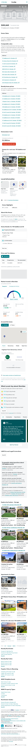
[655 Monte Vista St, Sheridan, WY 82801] (8, 512)
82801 (16, 219)
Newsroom (3, 731)
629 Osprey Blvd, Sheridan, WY (9, 74)
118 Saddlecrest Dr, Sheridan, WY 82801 (11, 96)
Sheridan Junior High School (11, 495)
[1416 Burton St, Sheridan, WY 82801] (8, 605)
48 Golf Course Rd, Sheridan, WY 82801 (11, 125)
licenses (9, 715)
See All (4, 410)
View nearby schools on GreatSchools (12, 375)
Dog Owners (17, 417)
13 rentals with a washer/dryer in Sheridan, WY (13, 550)
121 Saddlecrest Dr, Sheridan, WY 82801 (11, 98)
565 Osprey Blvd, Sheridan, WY (9, 71)
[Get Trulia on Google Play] (18, 725)
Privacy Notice (3, 732)
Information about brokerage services (9, 720)
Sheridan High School (16, 493)
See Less (5, 248)
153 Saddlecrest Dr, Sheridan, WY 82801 (11, 115)
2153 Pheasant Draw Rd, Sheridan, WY (11, 82)
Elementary (10, 345)
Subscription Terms (20, 731)
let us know (11, 741)
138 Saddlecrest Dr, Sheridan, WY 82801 (11, 106)
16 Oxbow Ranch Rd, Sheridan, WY (10, 61)
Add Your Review (14, 444)
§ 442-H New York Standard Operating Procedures (9, 718)
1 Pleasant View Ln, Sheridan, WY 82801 (11, 101)
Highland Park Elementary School (17, 492)
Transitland (17, 709)
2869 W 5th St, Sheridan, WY (8, 69)
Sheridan (4, 468)
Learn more (11, 413)
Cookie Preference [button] (14, 732)
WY (5, 645)
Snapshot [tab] (4, 286)
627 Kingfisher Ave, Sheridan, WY (9, 77)
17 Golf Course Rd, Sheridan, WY (9, 63)
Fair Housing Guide (18, 730)
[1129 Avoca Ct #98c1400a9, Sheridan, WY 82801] (8, 557)
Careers (23, 730)
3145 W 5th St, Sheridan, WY (8, 66)
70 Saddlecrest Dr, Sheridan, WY (9, 58)
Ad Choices (8, 732)
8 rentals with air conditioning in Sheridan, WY (13, 527)
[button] (27, 2)
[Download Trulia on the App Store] (9, 725)
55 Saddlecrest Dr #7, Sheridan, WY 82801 (11, 109)
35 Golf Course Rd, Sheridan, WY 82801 (11, 112)
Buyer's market (14, 299)
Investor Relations (8, 731)
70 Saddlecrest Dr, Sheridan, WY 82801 (11, 117)
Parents (25, 417)
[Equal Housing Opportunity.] (16, 744)
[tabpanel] (14, 156)
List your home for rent (9, 144)
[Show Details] (25, 58)
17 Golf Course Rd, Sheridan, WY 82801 (11, 123)
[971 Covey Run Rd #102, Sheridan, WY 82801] (9, 161)
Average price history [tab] (14, 286)
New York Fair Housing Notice (6, 719)
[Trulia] (2, 725)
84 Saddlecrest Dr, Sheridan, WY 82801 (11, 104)
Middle (17, 345)
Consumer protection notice (20, 720)
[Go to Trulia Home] (14, 2)
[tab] (5, 256)
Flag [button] (23, 439)
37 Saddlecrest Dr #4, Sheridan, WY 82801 (12, 120)
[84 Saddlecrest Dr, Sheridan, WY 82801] (8, 627)
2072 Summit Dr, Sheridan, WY (9, 80)
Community (9, 417)
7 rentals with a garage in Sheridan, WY (11, 504)
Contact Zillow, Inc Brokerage (7, 722)
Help (25, 731)
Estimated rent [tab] (6, 135)
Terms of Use (14, 731)
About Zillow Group (10, 730)
